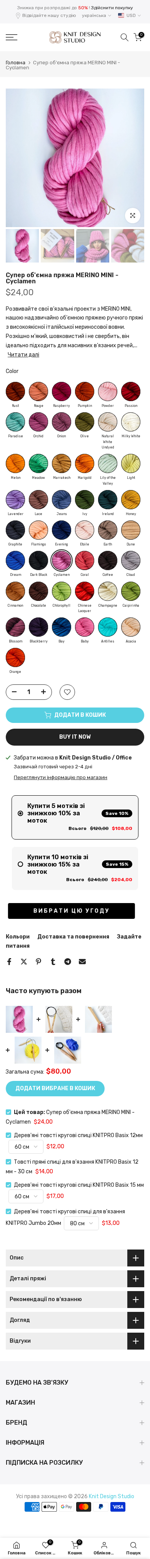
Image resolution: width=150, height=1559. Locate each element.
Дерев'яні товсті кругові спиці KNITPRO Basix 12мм (78, 1135)
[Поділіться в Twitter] (23, 961)
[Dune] (130, 530)
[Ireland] (107, 499)
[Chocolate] (38, 591)
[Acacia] (130, 627)
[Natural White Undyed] (107, 422)
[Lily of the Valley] (107, 463)
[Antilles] (107, 627)
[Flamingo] (38, 530)
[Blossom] (15, 627)
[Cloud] (130, 560)
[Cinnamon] (15, 591)
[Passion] (130, 391)
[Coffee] (107, 560)
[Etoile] (84, 530)
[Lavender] (15, 499)
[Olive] (84, 422)
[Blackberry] (38, 627)
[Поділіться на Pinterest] (38, 961)
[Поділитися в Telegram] (67, 961)
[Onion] (61, 422)
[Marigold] (84, 463)
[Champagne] (107, 591)
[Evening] (61, 530)
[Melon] (15, 463)
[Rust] (15, 391)
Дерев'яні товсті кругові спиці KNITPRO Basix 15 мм (79, 1185)
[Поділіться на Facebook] (9, 961)
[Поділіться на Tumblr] (53, 961)
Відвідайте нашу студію (49, 15)
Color (12, 371)
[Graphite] (15, 530)
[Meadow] (38, 463)
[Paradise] (15, 422)
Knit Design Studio (111, 1496)
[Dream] (15, 560)
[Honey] (130, 499)
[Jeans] (61, 499)
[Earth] (107, 530)
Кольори (18, 936)
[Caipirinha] (130, 591)
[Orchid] (38, 422)
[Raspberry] (61, 391)
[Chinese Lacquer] (84, 591)
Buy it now (75, 737)
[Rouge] (38, 391)
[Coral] (84, 560)
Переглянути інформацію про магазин (60, 777)
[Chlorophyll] (61, 591)
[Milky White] (130, 422)
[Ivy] (84, 499)
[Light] (130, 463)
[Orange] (15, 657)
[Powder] (107, 391)
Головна (15, 62)
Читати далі (23, 354)
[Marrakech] (61, 463)
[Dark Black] (38, 560)
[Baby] (84, 627)
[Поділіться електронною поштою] (82, 961)
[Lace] (38, 499)
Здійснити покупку (112, 7)
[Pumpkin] (84, 391)
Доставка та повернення (73, 936)
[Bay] (61, 627)
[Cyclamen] (61, 560)
